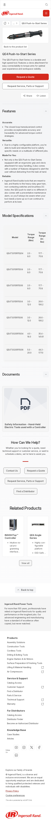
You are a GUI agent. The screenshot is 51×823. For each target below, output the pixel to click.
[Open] (46, 13)
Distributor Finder (15, 719)
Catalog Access (14, 683)
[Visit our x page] (31, 747)
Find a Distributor (15, 691)
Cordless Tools (14, 650)
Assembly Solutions (16, 642)
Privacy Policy (12, 791)
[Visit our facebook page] (39, 747)
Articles (10, 738)
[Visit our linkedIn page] (16, 755)
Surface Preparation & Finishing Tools (24, 663)
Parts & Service (14, 695)
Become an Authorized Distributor (23, 723)
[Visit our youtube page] (16, 747)
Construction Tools (16, 646)
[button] (25, 111)
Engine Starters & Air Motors (20, 659)
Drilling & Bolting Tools (17, 655)
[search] (46, 4)
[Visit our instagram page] (24, 747)
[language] (4, 4)
